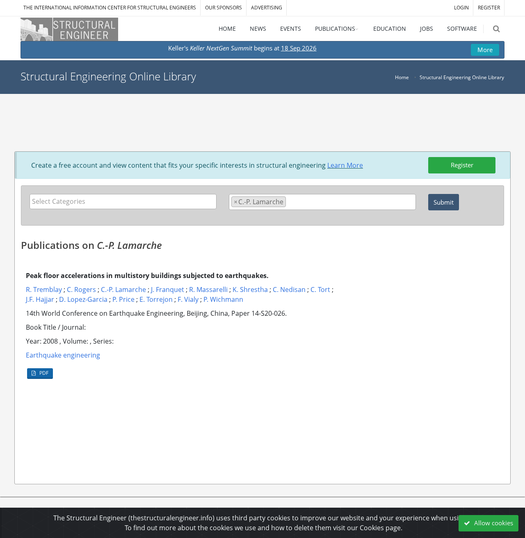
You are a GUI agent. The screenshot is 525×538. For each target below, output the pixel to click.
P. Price (123, 299)
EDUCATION (389, 28)
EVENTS (290, 28)
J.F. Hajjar (40, 299)
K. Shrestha (250, 289)
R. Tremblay (44, 289)
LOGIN (461, 7)
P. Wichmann (223, 299)
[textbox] (125, 201)
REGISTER (489, 7)
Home (402, 77)
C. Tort (320, 289)
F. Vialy (188, 299)
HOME (227, 28)
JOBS (426, 28)
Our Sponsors (223, 7)
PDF (43, 372)
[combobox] (123, 201)
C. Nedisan (289, 289)
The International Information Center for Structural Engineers (109, 7)
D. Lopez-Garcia (83, 299)
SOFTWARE (462, 28)
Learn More (345, 165)
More (485, 50)
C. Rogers (81, 289)
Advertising (266, 7)
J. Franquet (167, 289)
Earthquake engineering (63, 355)
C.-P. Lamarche (123, 289)
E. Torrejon (156, 299)
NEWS (258, 28)
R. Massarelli (208, 289)
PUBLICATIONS (335, 28)
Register (462, 165)
